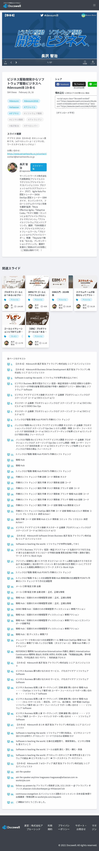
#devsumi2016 (31, 100)
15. (12, 477)
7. (12, 411)
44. (12, 687)
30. (12, 586)
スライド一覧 (37, 167)
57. (12, 802)
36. (12, 620)
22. (12, 519)
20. (12, 505)
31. (12, 592)
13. (12, 465)
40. (12, 651)
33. (12, 603)
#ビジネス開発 (16, 119)
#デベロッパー (31, 125)
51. (12, 755)
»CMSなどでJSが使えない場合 (77, 93)
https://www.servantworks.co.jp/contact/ (27, 153)
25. (12, 544)
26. (12, 550)
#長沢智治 (14, 125)
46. (12, 713)
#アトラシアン (35, 119)
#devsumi (14, 100)
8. (12, 419)
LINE (95, 84)
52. (12, 763)
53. (12, 772)
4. (12, 383)
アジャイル (14, 300)
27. (12, 561)
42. (12, 671)
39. (12, 640)
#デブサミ (14, 113)
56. (12, 794)
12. (12, 460)
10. (12, 440)
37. (12, 629)
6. (12, 403)
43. (12, 679)
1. (12, 364)
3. (12, 378)
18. (12, 494)
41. (12, 663)
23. (12, 527)
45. (12, 699)
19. (12, 500)
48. (12, 733)
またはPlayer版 (79, 87)
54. (12, 777)
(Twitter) (80, 84)
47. (12, 725)
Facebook (64, 84)
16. (12, 482)
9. (12, 425)
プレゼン (14, 336)
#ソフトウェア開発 (33, 113)
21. (12, 511)
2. (12, 369)
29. (12, 578)
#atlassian (14, 107)
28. (12, 572)
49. (12, 741)
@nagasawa (25, 171)
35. (12, 615)
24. (12, 536)
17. (12, 488)
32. (12, 598)
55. (12, 786)
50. (12, 749)
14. (12, 471)
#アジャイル (29, 107)
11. (12, 454)
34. (12, 609)
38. (12, 634)
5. (12, 395)
